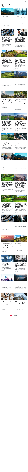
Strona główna (25, 1)
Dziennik (2, 1)
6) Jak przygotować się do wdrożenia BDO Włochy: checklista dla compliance (20, 224)
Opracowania (20, 1)
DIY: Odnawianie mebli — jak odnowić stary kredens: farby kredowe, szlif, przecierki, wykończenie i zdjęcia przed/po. (6, 303)
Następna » (15, 315)
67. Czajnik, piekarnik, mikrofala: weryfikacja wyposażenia (5, 264)
